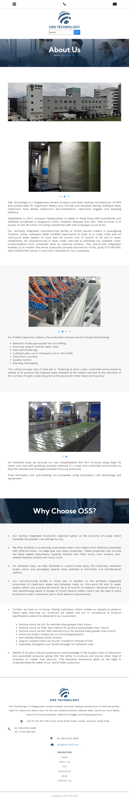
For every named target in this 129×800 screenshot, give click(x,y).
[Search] (77, 32)
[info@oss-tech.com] (115, 4)
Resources (64, 771)
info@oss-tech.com (67, 744)
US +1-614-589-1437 (25, 732)
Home (64, 757)
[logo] (64, 19)
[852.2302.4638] (64, 4)
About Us (64, 762)
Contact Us (65, 780)
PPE (64, 766)
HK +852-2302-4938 (68, 738)
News (64, 776)
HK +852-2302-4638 (25, 728)
